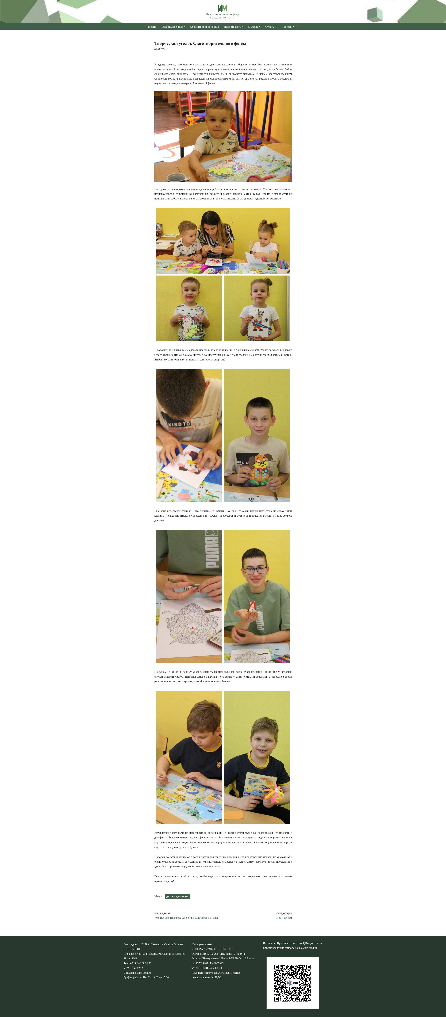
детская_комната (177, 896)
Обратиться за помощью (204, 26)
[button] (184, 26)
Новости (150, 26)
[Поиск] (298, 26)
